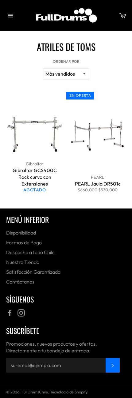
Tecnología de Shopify (69, 391)
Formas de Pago (24, 242)
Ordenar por (66, 61)
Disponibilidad (21, 233)
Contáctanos (20, 282)
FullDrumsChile (34, 391)
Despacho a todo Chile (30, 252)
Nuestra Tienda (22, 262)
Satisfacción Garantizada (33, 272)
